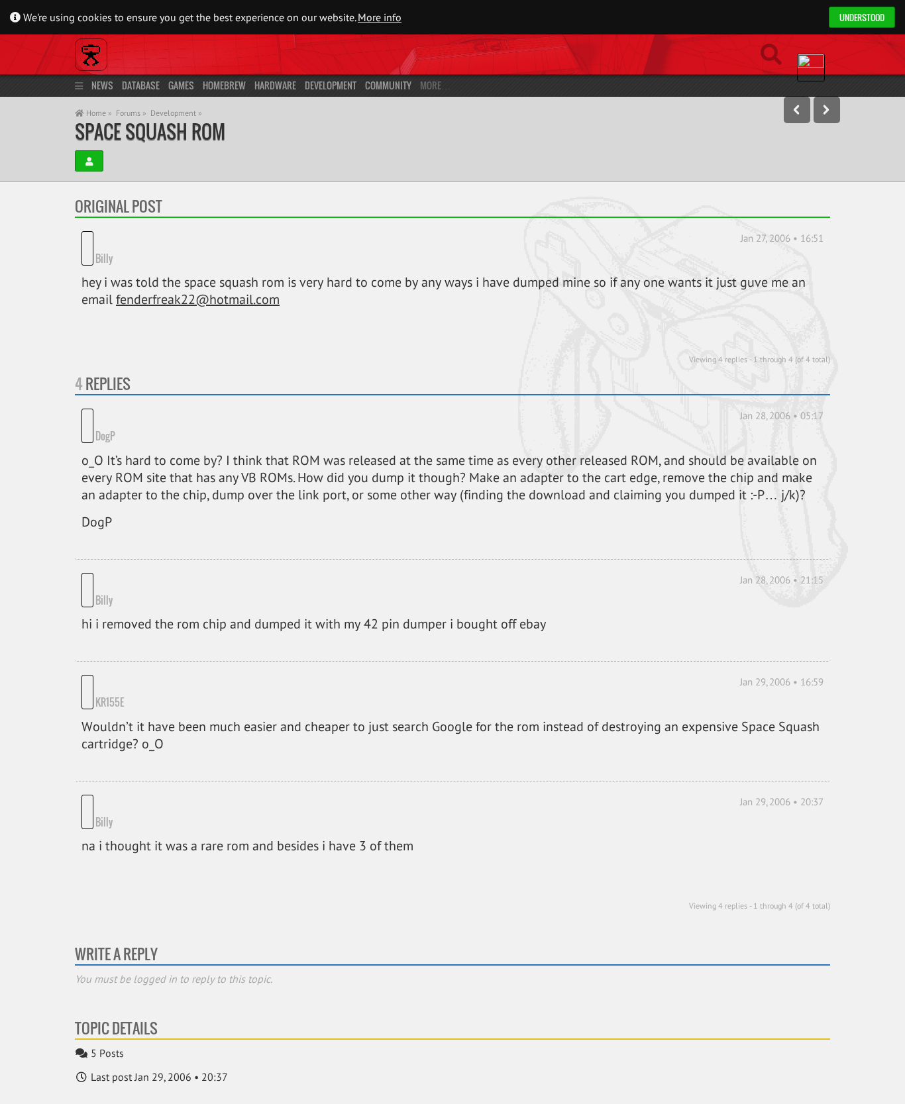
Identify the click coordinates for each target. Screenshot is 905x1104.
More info (379, 17)
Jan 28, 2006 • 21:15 (782, 560)
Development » (176, 113)
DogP (105, 416)
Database (141, 85)
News (102, 85)
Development (330, 85)
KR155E (109, 682)
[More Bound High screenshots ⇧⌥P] (797, 110)
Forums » (131, 113)
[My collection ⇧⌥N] (827, 110)
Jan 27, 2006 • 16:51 (782, 238)
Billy (104, 258)
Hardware (275, 85)
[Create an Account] (89, 161)
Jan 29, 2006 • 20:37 (782, 782)
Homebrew (224, 85)
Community (388, 85)
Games (181, 85)
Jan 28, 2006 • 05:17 (782, 415)
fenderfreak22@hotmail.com (198, 299)
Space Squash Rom (150, 131)
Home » (98, 113)
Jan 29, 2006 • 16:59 (782, 662)
